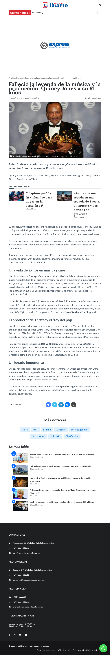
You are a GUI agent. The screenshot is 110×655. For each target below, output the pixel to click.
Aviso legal (96, 650)
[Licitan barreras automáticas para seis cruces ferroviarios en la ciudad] (20, 470)
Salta (25, 429)
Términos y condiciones (45, 650)
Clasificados (72, 436)
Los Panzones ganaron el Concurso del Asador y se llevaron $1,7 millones (62, 502)
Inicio (12, 78)
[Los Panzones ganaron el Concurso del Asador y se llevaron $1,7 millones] (20, 506)
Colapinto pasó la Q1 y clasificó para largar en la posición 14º (39, 199)
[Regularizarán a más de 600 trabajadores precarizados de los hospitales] (20, 458)
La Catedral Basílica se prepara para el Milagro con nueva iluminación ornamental (63, 13)
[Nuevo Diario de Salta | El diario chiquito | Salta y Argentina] (55, 5)
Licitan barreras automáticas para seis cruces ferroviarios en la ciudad (61, 466)
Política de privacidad (81, 650)
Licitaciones (38, 436)
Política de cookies (64, 650)
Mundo (19, 78)
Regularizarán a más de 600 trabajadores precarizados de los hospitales (62, 454)
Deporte (61, 429)
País (35, 429)
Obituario (55, 436)
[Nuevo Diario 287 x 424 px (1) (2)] (55, 45)
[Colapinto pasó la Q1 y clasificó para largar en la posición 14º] (16, 196)
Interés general (79, 429)
